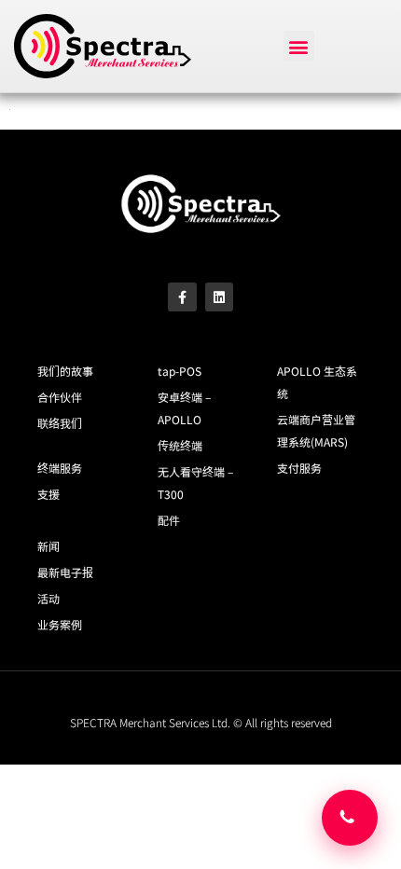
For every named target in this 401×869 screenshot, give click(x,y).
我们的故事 (65, 371)
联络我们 (59, 423)
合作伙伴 (59, 397)
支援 (48, 494)
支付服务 (299, 468)
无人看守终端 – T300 (195, 482)
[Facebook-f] (182, 297)
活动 (48, 598)
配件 (169, 520)
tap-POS (179, 371)
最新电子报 (65, 572)
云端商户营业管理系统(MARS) (316, 430)
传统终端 (180, 445)
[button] (298, 46)
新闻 (48, 546)
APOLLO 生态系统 (317, 382)
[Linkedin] (219, 297)
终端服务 (59, 468)
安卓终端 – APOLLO (184, 408)
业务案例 (59, 624)
